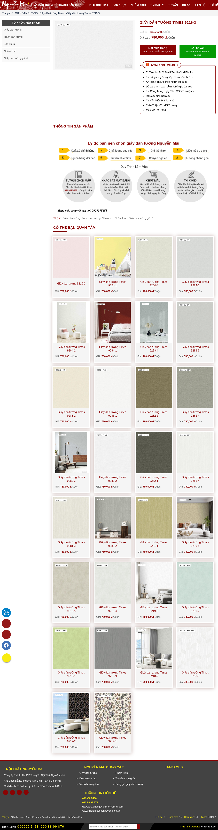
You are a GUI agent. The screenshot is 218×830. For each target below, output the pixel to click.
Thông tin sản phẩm (73, 126)
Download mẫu (87, 778)
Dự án (186, 5)
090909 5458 (28, 826)
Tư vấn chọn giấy (125, 778)
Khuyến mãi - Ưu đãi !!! (164, 64)
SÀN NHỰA (119, 5)
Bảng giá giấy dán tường (129, 784)
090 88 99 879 (52, 826)
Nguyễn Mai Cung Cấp (104, 767)
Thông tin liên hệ (100, 793)
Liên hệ (200, 5)
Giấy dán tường (42, 5)
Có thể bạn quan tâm (74, 227)
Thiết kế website (190, 826)
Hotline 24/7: (9, 826)
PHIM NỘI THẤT (98, 5)
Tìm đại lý (157, 5)
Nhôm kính (121, 218)
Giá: (66, 291)
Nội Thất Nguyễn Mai (24, 769)
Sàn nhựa (107, 218)
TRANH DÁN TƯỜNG (71, 5)
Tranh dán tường (91, 218)
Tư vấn (173, 5)
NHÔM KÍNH (138, 5)
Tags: (57, 218)
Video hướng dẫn (89, 784)
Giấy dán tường (71, 218)
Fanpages (174, 767)
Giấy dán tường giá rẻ (141, 218)
